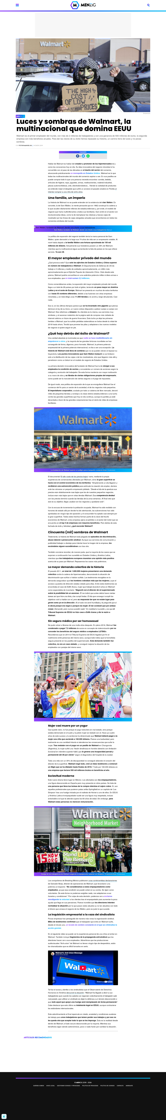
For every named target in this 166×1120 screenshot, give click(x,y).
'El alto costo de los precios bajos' (74, 476)
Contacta (120, 1086)
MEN (19, 116)
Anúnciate (129, 1086)
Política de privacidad (90, 1086)
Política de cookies (107, 1086)
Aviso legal (50, 1086)
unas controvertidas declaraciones (102, 880)
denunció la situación (75, 992)
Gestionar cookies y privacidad (68, 1086)
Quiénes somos (38, 1086)
